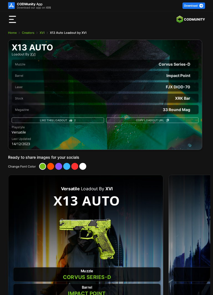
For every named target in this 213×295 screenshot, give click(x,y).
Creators (28, 33)
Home (12, 33)
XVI (42, 33)
